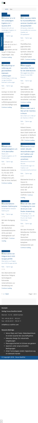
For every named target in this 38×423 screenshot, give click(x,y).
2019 (6, 9)
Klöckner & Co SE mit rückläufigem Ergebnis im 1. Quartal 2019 (9, 30)
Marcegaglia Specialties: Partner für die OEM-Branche (27, 75)
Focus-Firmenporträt (28, 63)
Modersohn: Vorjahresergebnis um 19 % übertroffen (9, 156)
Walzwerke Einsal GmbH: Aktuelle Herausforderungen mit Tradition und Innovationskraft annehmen (28, 166)
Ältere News (6, 16)
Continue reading (7, 57)
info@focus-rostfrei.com (10, 325)
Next (7, 294)
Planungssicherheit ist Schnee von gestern (21, 343)
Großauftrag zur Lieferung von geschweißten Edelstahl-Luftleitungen (9, 80)
